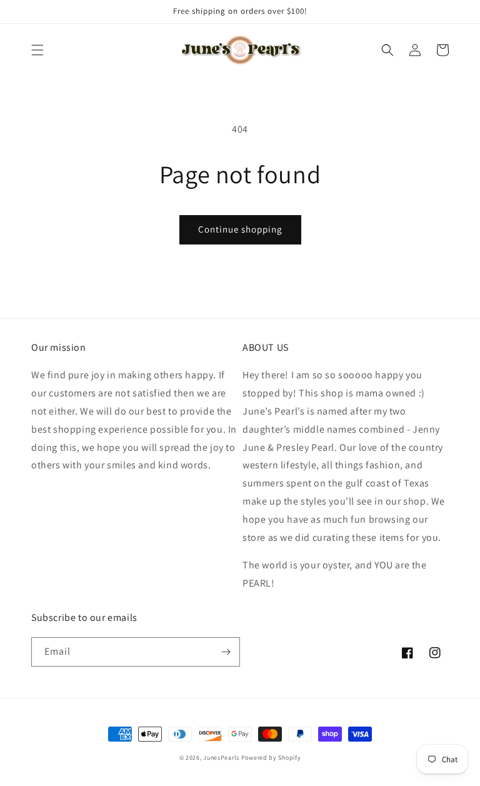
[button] (37, 50)
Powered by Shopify (271, 757)
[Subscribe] (225, 652)
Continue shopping (240, 229)
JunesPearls (221, 757)
